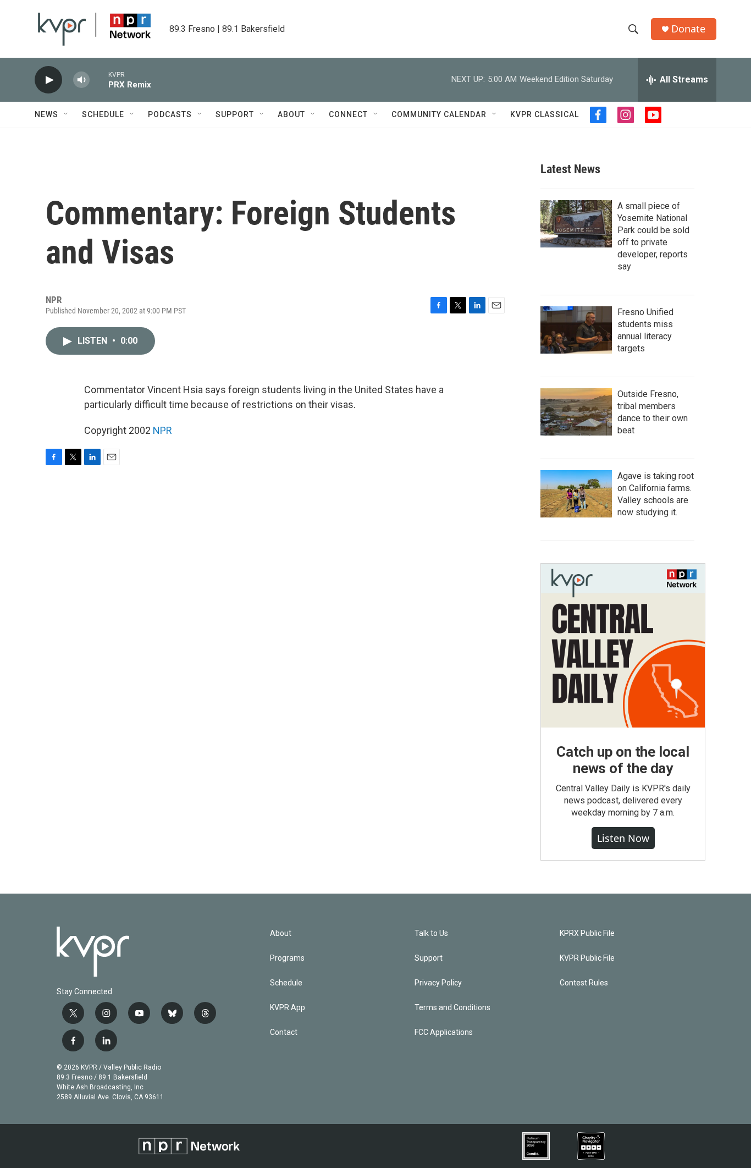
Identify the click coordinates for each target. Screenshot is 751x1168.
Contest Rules (584, 983)
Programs (287, 958)
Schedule (103, 114)
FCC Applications (444, 1032)
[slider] (99, 79)
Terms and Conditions (452, 1008)
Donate (688, 29)
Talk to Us (431, 933)
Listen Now (623, 838)
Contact (283, 1032)
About (291, 114)
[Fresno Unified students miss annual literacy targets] (576, 330)
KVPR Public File (587, 958)
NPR (162, 430)
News (46, 114)
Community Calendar (439, 114)
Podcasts (170, 114)
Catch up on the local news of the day (622, 759)
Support (235, 114)
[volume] (81, 80)
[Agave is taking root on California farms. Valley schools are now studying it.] (576, 493)
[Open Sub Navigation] (66, 114)
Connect (348, 114)
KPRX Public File (587, 933)
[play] (48, 80)
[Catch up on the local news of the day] (623, 646)
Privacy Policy (438, 983)
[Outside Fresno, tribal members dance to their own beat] (576, 412)
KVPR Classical (544, 114)
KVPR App (287, 1008)
